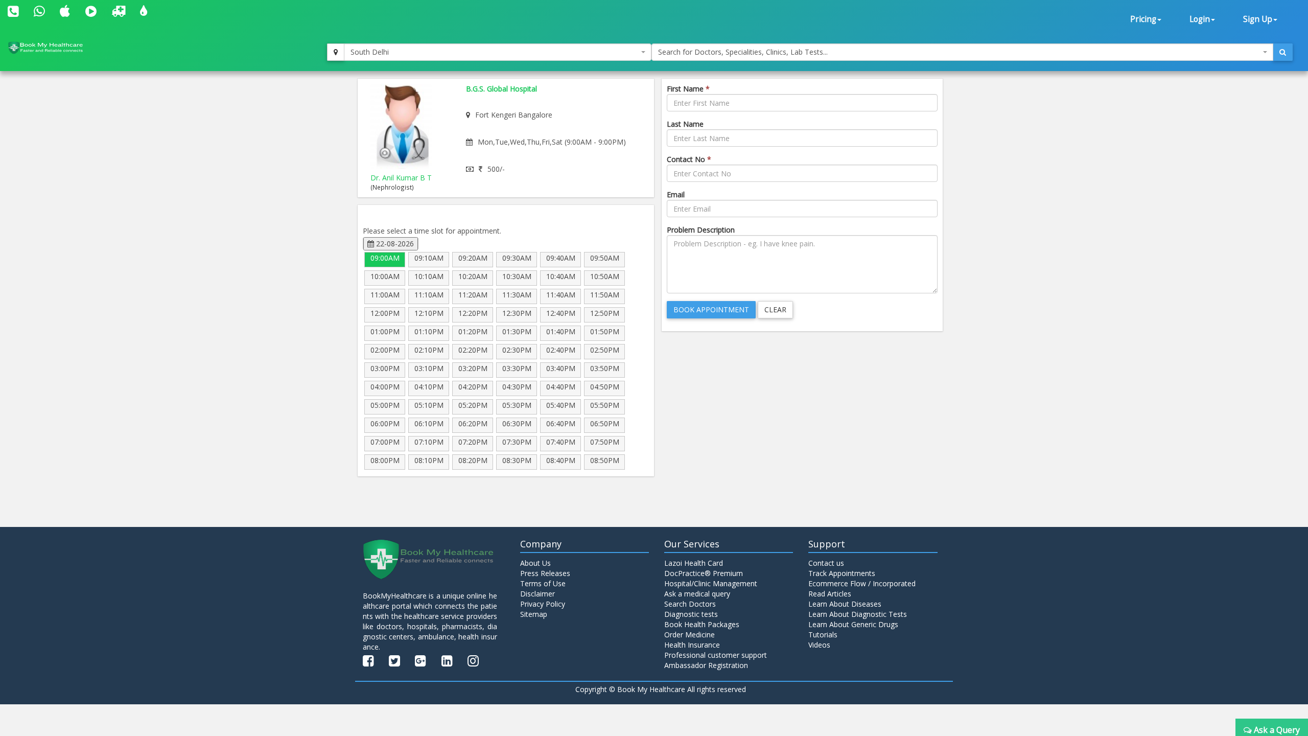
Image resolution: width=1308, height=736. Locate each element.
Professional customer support (715, 655)
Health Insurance (692, 645)
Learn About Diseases (844, 604)
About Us (535, 563)
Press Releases (545, 573)
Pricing (1143, 19)
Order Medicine (689, 634)
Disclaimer (537, 594)
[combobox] (497, 52)
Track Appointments (841, 573)
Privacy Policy (542, 604)
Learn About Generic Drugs (853, 624)
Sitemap (533, 614)
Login (1199, 19)
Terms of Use (543, 583)
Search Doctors (690, 604)
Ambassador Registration (706, 665)
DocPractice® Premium (703, 573)
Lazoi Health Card (693, 563)
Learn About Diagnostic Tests (857, 614)
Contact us (826, 563)
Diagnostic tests (691, 614)
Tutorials (822, 634)
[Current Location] (335, 52)
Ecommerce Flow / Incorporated (862, 583)
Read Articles (829, 594)
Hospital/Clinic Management (710, 583)
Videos (819, 645)
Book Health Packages (701, 624)
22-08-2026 (394, 243)
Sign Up (1257, 19)
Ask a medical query (697, 594)
